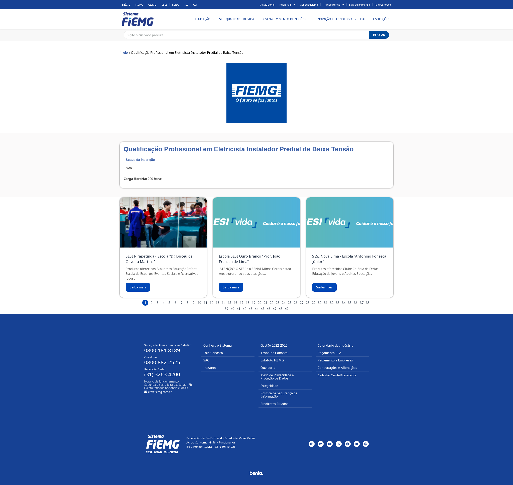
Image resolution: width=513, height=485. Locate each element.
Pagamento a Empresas (335, 360)
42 (244, 308)
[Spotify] (366, 444)
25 (289, 302)
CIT (195, 4)
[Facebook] (348, 444)
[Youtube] (330, 444)
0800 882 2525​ (162, 362)
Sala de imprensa (359, 4)
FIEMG (139, 4)
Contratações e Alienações (337, 367)
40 (232, 308)
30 (319, 302)
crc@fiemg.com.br (160, 392)
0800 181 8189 (162, 350)
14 (223, 302)
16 (235, 302)
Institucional (267, 4)
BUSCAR (379, 35)
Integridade (269, 386)
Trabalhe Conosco (274, 353)
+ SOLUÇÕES (381, 19)
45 (262, 308)
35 (349, 302)
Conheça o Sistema (217, 345)
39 (226, 308)
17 (241, 302)
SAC (206, 360)
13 (217, 302)
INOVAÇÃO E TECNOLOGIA (334, 19)
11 (205, 302)
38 (368, 302)
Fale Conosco (383, 4)
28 (307, 302)
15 (229, 302)
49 (286, 308)
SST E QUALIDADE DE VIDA (236, 19)
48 (280, 308)
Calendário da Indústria (335, 345)
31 (325, 302)
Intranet (209, 367)
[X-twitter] (339, 444)
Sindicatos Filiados (274, 404)
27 (301, 302)
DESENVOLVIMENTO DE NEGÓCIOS (285, 19)
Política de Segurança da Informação (279, 395)
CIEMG (152, 4)
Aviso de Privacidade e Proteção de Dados (277, 376)
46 (268, 308)
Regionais (286, 4)
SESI (164, 4)
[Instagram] (312, 444)
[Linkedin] (321, 444)
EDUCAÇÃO (202, 19)
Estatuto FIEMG (272, 360)
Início (126, 4)
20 (259, 302)
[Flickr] (357, 444)
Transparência (331, 4)
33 (337, 302)
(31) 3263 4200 (162, 374)
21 (265, 302)
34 (343, 302)
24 (283, 302)
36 (355, 302)
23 (277, 302)
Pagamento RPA (329, 353)
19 (253, 302)
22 (271, 302)
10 (199, 302)
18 (247, 302)
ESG (362, 19)
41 (238, 308)
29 (313, 302)
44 (256, 308)
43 (250, 308)
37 (362, 302)
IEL (186, 4)
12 (211, 302)
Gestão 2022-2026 (274, 345)
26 (295, 302)
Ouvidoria (268, 367)
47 (274, 308)
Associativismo (309, 4)
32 (331, 302)
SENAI (176, 4)
